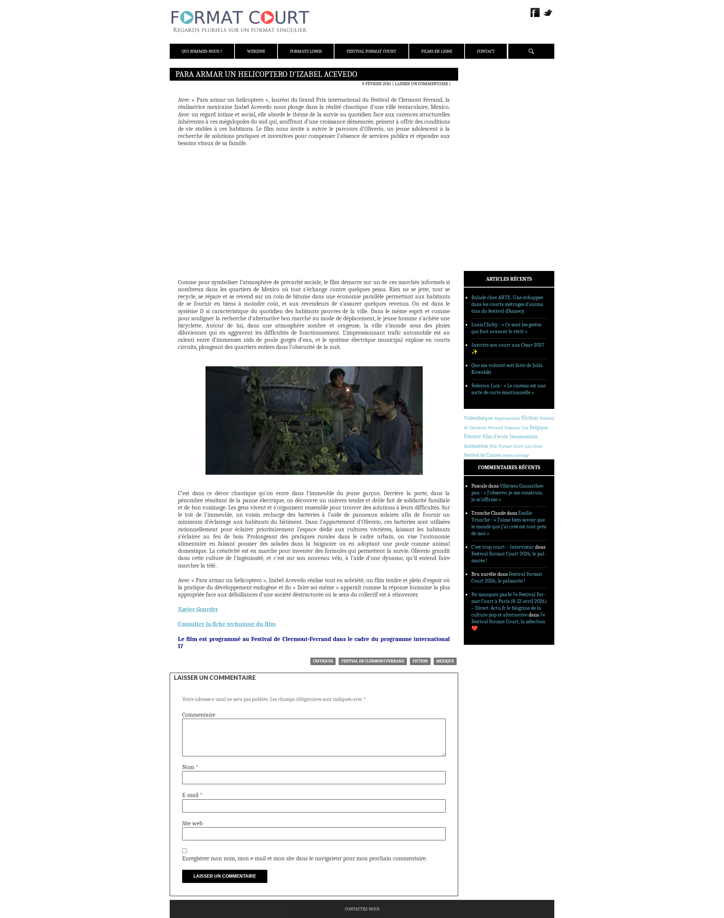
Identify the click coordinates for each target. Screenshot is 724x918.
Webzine (256, 51)
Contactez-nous (362, 909)
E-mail (192, 795)
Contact (486, 51)
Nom (190, 767)
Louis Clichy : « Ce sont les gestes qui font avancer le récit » (506, 328)
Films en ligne (436, 51)
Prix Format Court (506, 446)
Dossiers (483, 164)
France (472, 436)
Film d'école (495, 436)
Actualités (486, 144)
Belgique (539, 427)
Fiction (420, 661)
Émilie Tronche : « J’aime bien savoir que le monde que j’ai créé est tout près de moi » (508, 523)
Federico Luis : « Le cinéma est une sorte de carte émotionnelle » (508, 389)
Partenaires (487, 121)
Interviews (486, 173)
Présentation (488, 91)
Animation (476, 445)
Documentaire (523, 436)
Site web (192, 823)
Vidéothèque (478, 418)
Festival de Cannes (482, 455)
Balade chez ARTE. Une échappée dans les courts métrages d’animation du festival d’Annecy (508, 304)
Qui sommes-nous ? (202, 51)
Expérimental (507, 418)
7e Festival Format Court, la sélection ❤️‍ (508, 622)
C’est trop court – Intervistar (502, 547)
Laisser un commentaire (421, 83)
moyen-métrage (515, 455)
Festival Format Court (371, 51)
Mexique (445, 661)
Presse (481, 111)
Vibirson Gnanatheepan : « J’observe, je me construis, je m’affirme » (508, 493)
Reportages (486, 183)
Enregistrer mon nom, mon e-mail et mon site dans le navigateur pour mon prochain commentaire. (304, 858)
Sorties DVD (487, 193)
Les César (534, 446)
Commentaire (198, 714)
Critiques (323, 661)
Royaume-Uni (516, 427)
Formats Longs (306, 51)
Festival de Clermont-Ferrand (372, 661)
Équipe (481, 101)
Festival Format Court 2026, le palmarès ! (506, 577)
